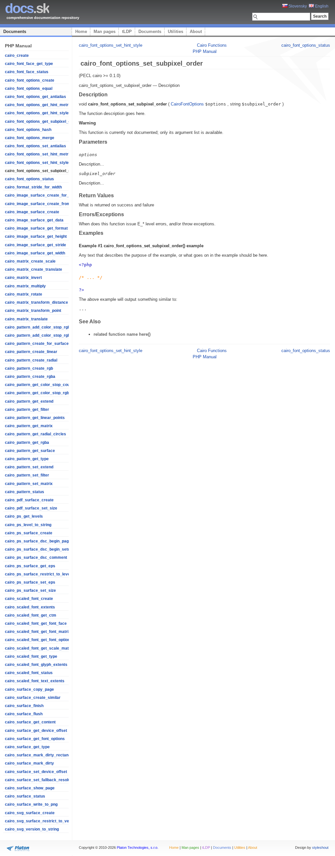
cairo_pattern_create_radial (31, 360)
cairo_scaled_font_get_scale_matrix (39, 648)
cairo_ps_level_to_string (28, 525)
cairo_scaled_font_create (29, 599)
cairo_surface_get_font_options (35, 739)
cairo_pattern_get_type (27, 459)
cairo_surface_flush (24, 714)
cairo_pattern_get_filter (27, 410)
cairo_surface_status (25, 796)
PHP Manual (205, 51)
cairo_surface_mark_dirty (29, 763)
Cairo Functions (212, 45)
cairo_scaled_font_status (29, 673)
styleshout (320, 847)
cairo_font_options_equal (28, 88)
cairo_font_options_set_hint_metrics (39, 154)
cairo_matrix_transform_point (33, 311)
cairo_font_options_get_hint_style (37, 113)
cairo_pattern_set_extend (29, 467)
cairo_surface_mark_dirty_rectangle (39, 755)
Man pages (104, 31)
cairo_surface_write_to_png (31, 804)
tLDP (127, 31)
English (321, 6)
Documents (14, 31)
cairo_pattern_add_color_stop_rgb (37, 327)
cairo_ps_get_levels (24, 516)
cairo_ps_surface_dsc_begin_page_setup (44, 541)
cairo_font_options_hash (28, 130)
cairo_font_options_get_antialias (35, 97)
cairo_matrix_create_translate (33, 269)
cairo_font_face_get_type (29, 64)
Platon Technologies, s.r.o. (137, 847)
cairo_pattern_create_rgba (30, 377)
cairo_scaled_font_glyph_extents (36, 665)
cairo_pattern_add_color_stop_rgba (38, 335)
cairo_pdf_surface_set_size (31, 508)
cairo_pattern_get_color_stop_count (39, 385)
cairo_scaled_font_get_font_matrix (38, 632)
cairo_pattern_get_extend (29, 401)
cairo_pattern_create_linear (31, 352)
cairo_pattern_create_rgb (29, 368)
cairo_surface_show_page (30, 788)
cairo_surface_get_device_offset (36, 731)
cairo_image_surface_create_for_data (41, 195)
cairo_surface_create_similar (33, 698)
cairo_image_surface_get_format (36, 228)
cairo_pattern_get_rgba (27, 442)
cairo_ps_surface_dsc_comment (36, 557)
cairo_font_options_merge (29, 138)
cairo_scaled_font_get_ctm (30, 615)
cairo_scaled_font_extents (30, 607)
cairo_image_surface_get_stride (35, 245)
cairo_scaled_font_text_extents (34, 681)
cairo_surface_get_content (30, 722)
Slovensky (297, 6)
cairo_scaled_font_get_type (31, 656)
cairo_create (17, 55)
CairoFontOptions (187, 104)
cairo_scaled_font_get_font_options (38, 640)
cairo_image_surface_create (32, 212)
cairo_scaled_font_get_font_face (36, 623)
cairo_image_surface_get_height (36, 236)
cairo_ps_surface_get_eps (30, 566)
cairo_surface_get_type (27, 747)
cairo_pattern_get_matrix (29, 426)
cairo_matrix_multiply (25, 286)
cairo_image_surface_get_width (35, 253)
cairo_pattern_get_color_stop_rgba (38, 393)
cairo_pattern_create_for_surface (37, 344)
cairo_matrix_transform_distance (36, 302)
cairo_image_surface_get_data (34, 220)
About (196, 31)
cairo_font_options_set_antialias (35, 146)
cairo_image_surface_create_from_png (42, 204)
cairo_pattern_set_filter (27, 475)
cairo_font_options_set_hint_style (37, 163)
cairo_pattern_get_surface (30, 451)
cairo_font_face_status (26, 72)
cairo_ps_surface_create (28, 533)
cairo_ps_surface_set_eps (30, 582)
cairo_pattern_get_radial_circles (35, 434)
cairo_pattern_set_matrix (29, 484)
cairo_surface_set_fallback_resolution (41, 780)
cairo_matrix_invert (23, 278)
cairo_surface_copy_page (29, 689)
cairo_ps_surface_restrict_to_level (38, 574)
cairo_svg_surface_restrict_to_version (42, 821)
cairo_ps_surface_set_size (30, 590)
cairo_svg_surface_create (30, 813)
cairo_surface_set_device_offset (36, 772)
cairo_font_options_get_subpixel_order (42, 121)
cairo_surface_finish (24, 706)
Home (81, 31)
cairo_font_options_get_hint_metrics (39, 105)
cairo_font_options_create (29, 80)
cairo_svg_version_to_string (32, 829)
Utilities (175, 31)
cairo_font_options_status (29, 179)
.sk (27, 8)
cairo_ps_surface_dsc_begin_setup (38, 549)
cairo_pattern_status (24, 492)
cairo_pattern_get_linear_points (35, 418)
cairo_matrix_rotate (23, 294)
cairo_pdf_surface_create (29, 500)
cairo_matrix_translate (26, 319)
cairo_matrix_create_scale (30, 261)
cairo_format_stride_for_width (33, 187)
